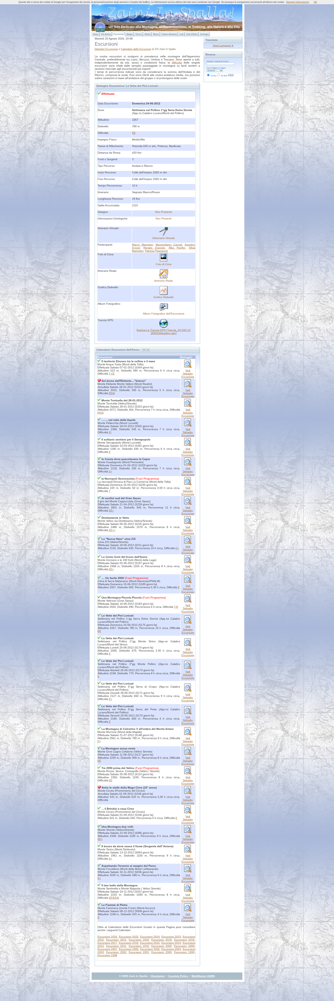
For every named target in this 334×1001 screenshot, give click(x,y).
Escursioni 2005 (150, 949)
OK (315, 2)
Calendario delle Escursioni (136, 49)
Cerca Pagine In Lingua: (216, 68)
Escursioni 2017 (107, 942)
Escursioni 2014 (171, 942)
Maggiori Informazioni (297, 2)
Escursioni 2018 (184, 939)
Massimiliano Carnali (169, 244)
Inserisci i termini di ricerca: (218, 61)
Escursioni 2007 (107, 949)
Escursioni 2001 (139, 952)
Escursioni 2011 (116, 946)
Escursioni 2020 (139, 939)
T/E (176, 606)
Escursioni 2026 (107, 936)
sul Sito (213, 76)
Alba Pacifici (177, 247)
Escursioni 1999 (184, 952)
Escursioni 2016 (128, 942)
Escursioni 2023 (171, 936)
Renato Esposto (154, 247)
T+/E (112, 373)
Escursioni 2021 (116, 939)
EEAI (112, 393)
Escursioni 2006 (128, 949)
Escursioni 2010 (139, 946)
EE (133, 132)
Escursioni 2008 (184, 946)
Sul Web (224, 76)
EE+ (111, 510)
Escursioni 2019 (161, 939)
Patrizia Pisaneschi (156, 250)
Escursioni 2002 (116, 952)
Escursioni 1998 (107, 955)
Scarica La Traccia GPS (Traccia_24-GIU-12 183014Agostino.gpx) (163, 332)
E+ (110, 471)
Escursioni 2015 (150, 942)
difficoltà (177, 62)
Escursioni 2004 (171, 949)
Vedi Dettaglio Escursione (187, 373)
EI (110, 432)
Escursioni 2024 (150, 936)
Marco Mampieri (142, 244)
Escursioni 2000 (161, 952)
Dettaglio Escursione (106, 49)
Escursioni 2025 (128, 936)
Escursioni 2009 (161, 946)
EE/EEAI (114, 897)
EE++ (112, 530)
